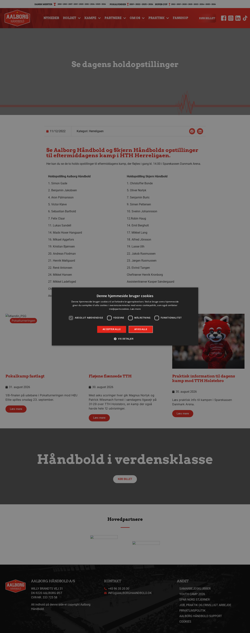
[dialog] (125, 316)
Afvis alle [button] (140, 329)
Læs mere (135, 308)
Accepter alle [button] (112, 329)
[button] (125, 339)
